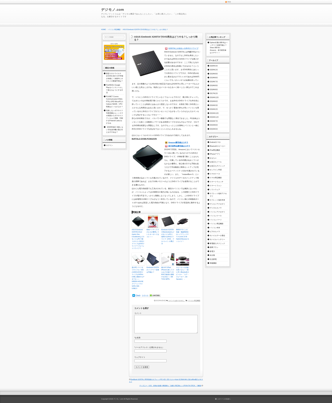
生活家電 (213, 259)
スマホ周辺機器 (216, 178)
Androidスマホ (215, 142)
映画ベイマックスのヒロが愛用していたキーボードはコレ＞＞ (153, 233)
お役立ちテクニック (217, 166)
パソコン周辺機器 (194, 301)
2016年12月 (214, 97)
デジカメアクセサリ (217, 204)
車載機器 (213, 263)
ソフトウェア (215, 190)
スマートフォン (216, 186)
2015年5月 (214, 129)
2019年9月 (214, 74)
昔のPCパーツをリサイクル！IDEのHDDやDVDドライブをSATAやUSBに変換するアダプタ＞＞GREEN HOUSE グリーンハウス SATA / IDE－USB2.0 (138, 278)
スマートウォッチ (216, 182)
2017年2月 (214, 93)
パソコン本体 (215, 228)
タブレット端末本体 (217, 200)
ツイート (145, 295)
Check (138, 295)
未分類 (212, 255)
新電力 (212, 251)
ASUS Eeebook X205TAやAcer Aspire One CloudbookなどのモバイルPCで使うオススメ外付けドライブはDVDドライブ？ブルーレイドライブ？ (138, 239)
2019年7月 (214, 82)
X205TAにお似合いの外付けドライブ (183, 48)
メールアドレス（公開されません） (149, 347)
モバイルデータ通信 (217, 236)
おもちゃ (213, 158)
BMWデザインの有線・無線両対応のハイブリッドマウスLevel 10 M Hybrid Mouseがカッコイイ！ (182, 235)
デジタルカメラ (216, 208)
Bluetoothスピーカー (217, 146)
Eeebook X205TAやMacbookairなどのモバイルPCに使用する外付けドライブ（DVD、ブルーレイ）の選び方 (167, 237)
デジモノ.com (112, 10)
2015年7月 (214, 121)
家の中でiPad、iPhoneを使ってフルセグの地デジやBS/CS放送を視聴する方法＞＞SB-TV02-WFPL (167, 273)
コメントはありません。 (176, 301)
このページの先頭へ (223, 399)
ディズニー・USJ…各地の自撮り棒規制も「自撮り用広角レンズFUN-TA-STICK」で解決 (170, 386)
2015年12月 (214, 113)
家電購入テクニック (217, 243)
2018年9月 (214, 85)
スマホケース (215, 174)
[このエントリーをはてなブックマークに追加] (133, 295)
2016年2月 (214, 109)
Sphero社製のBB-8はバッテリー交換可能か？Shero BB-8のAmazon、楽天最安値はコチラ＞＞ (218, 48)
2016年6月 (214, 101)
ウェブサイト (139, 357)
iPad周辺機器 (215, 150)
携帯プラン (214, 247)
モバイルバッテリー (217, 239)
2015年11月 (214, 117)
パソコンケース (216, 216)
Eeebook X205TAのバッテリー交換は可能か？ (153, 270)
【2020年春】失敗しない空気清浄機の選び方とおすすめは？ (114, 129)
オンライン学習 (216, 170)
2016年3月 (214, 105)
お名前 (137, 338)
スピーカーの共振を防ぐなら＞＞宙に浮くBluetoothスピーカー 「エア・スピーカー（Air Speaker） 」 (182, 273)
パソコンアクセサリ (217, 212)
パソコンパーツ (216, 220)
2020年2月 (214, 70)
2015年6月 (214, 125)
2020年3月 (214, 66)
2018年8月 (214, 89)
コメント (138, 313)
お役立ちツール (216, 162)
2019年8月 (214, 78)
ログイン (109, 145)
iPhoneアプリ (215, 154)
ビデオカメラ (215, 232)
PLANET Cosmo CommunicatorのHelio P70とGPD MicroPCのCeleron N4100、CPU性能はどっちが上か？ (114, 102)
